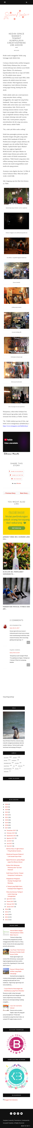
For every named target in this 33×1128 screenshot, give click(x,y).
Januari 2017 (10, 906)
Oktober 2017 (11, 833)
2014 (6, 914)
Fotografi (14, 760)
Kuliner (17, 763)
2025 (6, 807)
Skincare (20, 766)
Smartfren (6, 766)
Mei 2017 (9, 846)
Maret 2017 (10, 901)
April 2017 (10, 899)
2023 (6, 812)
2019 (6, 822)
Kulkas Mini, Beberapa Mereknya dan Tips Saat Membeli (14, 867)
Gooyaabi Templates (8, 1123)
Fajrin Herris (15, 650)
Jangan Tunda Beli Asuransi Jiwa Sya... (16, 538)
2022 (6, 815)
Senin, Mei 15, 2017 (14, 628)
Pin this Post (18, 478)
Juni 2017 (9, 843)
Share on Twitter (17, 475)
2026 (6, 804)
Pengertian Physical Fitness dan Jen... (16, 608)
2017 (6, 828)
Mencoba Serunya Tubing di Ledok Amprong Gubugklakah (14, 894)
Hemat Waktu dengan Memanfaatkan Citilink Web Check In (16, 933)
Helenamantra (15, 625)
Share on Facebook (17, 471)
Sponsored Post (7, 763)
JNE (14, 766)
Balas (28, 642)
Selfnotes (6, 757)
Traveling (6, 771)
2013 (6, 917)
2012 (6, 919)
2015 (6, 912)
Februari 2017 (11, 904)
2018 (6, 825)
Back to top (25, 1125)
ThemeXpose (17, 1120)
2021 (6, 817)
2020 (6, 820)
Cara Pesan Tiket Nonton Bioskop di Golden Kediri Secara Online (17, 952)
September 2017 (11, 835)
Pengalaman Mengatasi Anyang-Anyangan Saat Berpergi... (13, 881)
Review (19, 483)
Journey (15, 757)
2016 (6, 909)
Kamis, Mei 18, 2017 (15, 652)
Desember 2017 (11, 830)
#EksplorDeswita (8, 768)
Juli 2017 (9, 841)
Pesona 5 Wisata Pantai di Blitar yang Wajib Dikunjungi (17, 971)
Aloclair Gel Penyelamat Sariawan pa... (13, 573)
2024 (6, 809)
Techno (16, 768)
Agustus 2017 (11, 838)
